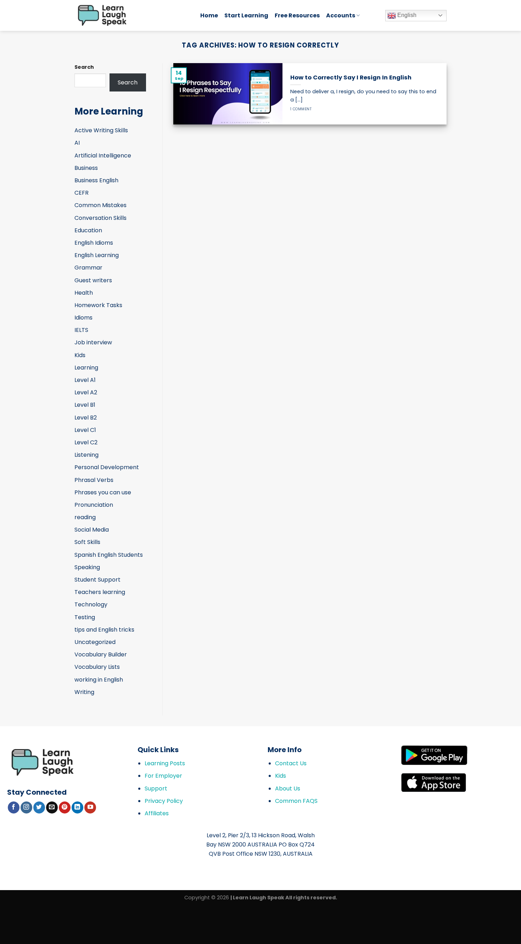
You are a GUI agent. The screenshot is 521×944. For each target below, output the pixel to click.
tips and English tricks (104, 630)
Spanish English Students (108, 555)
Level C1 (85, 430)
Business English (96, 180)
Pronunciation (93, 505)
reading (85, 517)
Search (84, 67)
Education (88, 230)
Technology (90, 604)
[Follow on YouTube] (90, 807)
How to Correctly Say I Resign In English (350, 78)
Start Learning (246, 15)
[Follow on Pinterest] (65, 807)
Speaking (87, 567)
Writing (84, 692)
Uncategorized (95, 642)
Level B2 (85, 417)
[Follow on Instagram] (26, 807)
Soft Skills (87, 542)
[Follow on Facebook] (13, 807)
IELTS (81, 330)
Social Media (91, 530)
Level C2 (85, 442)
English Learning (96, 255)
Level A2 (85, 392)
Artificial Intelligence (102, 155)
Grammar (88, 267)
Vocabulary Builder (100, 654)
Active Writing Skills (101, 130)
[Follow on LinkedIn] (77, 807)
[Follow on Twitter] (39, 807)
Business (86, 168)
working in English (98, 680)
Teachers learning (99, 592)
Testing (84, 617)
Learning (86, 367)
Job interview (93, 342)
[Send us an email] (52, 807)
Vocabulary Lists (97, 667)
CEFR (81, 193)
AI (77, 143)
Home (209, 15)
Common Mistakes (100, 205)
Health (83, 293)
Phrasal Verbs (93, 480)
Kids (79, 355)
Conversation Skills (100, 218)
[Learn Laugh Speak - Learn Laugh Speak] (132, 15)
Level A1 (85, 380)
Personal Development (106, 467)
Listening (86, 455)
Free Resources (297, 15)
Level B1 (84, 405)
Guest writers (93, 280)
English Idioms (93, 243)
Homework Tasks (98, 305)
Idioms (83, 317)
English (406, 15)
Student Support (97, 580)
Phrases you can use (102, 492)
